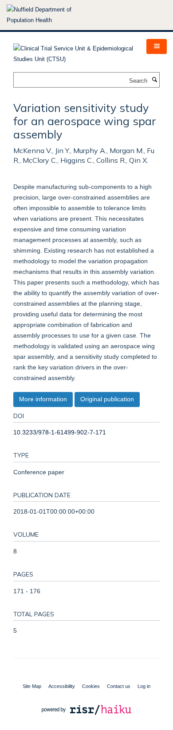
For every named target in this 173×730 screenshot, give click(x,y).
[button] (156, 46)
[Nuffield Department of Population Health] (51, 15)
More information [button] (43, 399)
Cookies (91, 686)
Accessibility (61, 686)
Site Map (32, 686)
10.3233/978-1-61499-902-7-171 (59, 432)
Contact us (118, 686)
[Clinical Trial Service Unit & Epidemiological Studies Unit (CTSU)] (73, 51)
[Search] (154, 80)
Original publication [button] (107, 399)
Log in (144, 686)
